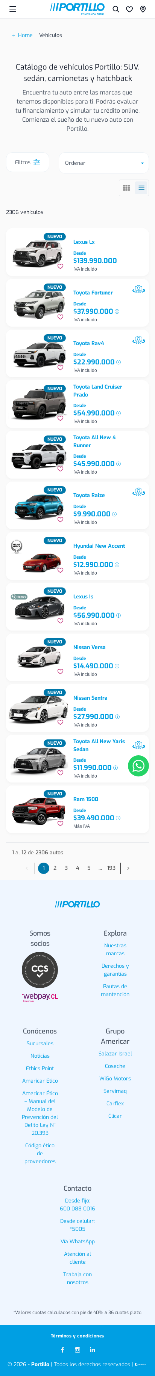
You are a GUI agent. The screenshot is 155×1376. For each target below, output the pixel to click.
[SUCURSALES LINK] (143, 9)
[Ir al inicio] (77, 9)
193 (111, 868)
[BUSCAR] (116, 9)
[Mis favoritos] (129, 9)
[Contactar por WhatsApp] (138, 765)
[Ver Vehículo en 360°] (139, 289)
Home (25, 35)
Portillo (40, 1364)
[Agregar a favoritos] (60, 266)
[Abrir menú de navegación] (13, 9)
